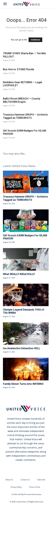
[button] (5, 4)
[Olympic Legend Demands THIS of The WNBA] (26, 295)
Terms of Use (34, 487)
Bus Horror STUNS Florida (18, 69)
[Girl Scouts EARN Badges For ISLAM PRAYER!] (26, 220)
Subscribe (41, 479)
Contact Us (25, 479)
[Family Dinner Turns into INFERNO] (26, 369)
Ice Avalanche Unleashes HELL (21, 348)
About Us (9, 479)
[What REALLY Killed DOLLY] (26, 259)
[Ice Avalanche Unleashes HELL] (26, 333)
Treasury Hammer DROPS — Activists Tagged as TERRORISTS (25, 116)
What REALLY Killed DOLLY (19, 274)
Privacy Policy (16, 487)
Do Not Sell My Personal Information (26, 494)
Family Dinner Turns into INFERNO (23, 383)
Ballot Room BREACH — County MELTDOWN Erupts (21, 100)
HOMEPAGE (35, 40)
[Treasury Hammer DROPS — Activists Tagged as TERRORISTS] (26, 182)
